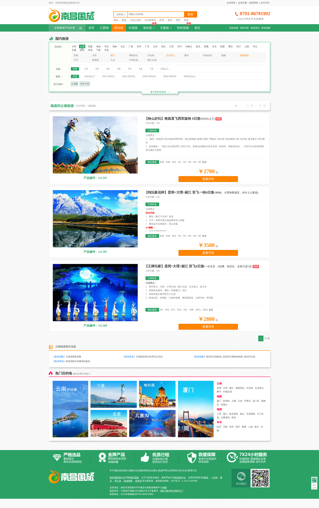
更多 (204, 162)
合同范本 (172, 470)
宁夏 (98, 50)
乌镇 (225, 426)
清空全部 (84, 84)
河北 (255, 46)
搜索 (190, 14)
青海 (90, 50)
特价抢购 (183, 26)
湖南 (114, 46)
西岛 (233, 417)
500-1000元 (108, 76)
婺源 (124, 20)
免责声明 (163, 470)
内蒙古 (189, 46)
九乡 (113, 60)
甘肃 (106, 50)
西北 (198, 46)
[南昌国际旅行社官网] (72, 21)
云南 (82, 46)
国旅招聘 (143, 470)
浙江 (238, 46)
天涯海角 (250, 414)
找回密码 (253, 2)
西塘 (244, 426)
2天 (97, 69)
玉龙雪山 (170, 55)
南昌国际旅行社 (117, 477)
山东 (155, 46)
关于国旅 (114, 470)
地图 (164, 487)
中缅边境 (207, 55)
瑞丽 (223, 55)
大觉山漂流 (135, 20)
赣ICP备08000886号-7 (171, 491)
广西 (131, 46)
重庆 (230, 46)
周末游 (138, 481)
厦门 (219, 401)
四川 (179, 46)
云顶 (240, 401)
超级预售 (128, 481)
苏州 (231, 426)
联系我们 (123, 470)
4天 (119, 69)
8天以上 (165, 69)
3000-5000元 (169, 76)
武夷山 (224, 404)
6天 (141, 69)
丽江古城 (152, 60)
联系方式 (192, 470)
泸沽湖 (151, 55)
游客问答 (244, 28)
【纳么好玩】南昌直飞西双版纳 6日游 (180, 118)
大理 (94, 55)
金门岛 (256, 401)
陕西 (82, 50)
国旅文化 (133, 470)
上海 (250, 426)
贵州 (139, 46)
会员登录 (231, 2)
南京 (256, 426)
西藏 (206, 46)
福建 (90, 46)
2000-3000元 (149, 76)
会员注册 (242, 2)
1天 (86, 69)
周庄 (238, 426)
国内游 (118, 27)
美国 (170, 20)
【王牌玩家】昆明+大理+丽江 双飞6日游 (198, 266)
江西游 (104, 27)
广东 (147, 46)
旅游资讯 (255, 28)
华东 (106, 46)
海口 (225, 414)
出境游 (133, 27)
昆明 (76, 55)
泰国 (186, 20)
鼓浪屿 (226, 401)
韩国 (178, 20)
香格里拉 (133, 55)
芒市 (76, 60)
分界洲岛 (225, 417)
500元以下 (90, 76)
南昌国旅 (134, 477)
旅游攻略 (265, 28)
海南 (98, 46)
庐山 (116, 20)
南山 (242, 414)
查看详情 (208, 179)
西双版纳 (244, 55)
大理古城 (133, 60)
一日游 (214, 477)
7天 (151, 69)
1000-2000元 (128, 76)
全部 (74, 46)
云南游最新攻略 (73, 356)
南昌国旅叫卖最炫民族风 (78, 361)
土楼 (233, 401)
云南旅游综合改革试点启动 (149, 356)
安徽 (74, 50)
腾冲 (186, 55)
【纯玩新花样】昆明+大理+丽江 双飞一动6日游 (201, 192)
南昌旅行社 (180, 477)
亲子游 (117, 481)
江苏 (171, 46)
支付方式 (264, 2)
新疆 (222, 46)
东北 (214, 46)
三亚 (219, 414)
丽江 (113, 55)
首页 (91, 27)
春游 (206, 477)
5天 (130, 69)
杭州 (219, 426)
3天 (108, 69)
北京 (123, 46)
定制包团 (233, 28)
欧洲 (162, 20)
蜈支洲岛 (233, 414)
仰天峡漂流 (150, 20)
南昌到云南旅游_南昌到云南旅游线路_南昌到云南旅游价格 (235, 356)
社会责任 (153, 470)
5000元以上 (190, 76)
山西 (247, 46)
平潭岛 (247, 401)
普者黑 (95, 60)
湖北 (163, 46)
